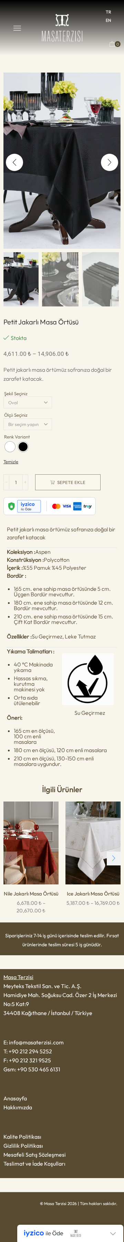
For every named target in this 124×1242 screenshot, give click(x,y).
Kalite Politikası (22, 1136)
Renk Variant (17, 436)
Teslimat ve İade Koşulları (34, 1163)
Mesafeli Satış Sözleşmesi (34, 1154)
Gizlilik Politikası (23, 1145)
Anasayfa (15, 1098)
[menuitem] (108, 12)
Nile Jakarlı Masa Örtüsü (31, 893)
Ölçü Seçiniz (16, 415)
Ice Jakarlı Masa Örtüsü (93, 893)
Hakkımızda (17, 1107)
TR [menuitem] (108, 12)
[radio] (10, 447)
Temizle (10, 461)
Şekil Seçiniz (16, 393)
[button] (17, 28)
